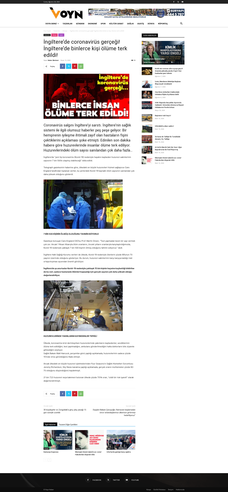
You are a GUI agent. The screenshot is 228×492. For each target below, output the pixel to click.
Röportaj (163, 23)
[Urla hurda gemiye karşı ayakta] (121, 440)
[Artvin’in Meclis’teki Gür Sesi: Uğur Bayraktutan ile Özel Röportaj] (147, 150)
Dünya (151, 23)
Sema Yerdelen (149, 62)
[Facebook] (174, 2)
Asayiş (140, 23)
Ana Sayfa (47, 31)
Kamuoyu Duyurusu (51, 452)
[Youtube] (182, 2)
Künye (148, 489)
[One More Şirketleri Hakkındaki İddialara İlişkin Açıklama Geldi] (147, 95)
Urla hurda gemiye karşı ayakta (119, 452)
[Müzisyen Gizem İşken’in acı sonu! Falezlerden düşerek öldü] (89, 440)
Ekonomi (92, 23)
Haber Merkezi (53, 60)
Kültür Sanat (116, 23)
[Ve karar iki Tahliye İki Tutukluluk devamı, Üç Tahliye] (147, 139)
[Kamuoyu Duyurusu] (58, 440)
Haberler (56, 31)
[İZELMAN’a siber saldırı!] (147, 129)
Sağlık (130, 23)
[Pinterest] (74, 66)
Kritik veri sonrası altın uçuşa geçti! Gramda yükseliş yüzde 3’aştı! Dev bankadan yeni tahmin (169, 71)
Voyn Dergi (51, 23)
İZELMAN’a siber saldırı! (164, 126)
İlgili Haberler (50, 425)
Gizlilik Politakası (159, 489)
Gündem (80, 23)
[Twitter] (178, 2)
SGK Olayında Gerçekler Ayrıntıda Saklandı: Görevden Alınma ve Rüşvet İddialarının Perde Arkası (169, 105)
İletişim (170, 489)
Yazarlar (67, 23)
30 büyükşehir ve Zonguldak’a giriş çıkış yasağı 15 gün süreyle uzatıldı (65, 411)
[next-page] (49, 460)
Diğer (109, 449)
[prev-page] (45, 460)
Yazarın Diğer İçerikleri (68, 425)
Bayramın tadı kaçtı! (163, 116)
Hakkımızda (180, 489)
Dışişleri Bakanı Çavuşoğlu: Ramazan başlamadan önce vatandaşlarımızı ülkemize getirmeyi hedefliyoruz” (114, 413)
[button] (181, 24)
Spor (103, 23)
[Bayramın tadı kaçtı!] (147, 118)
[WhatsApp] (80, 66)
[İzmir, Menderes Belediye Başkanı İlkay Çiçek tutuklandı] (147, 84)
